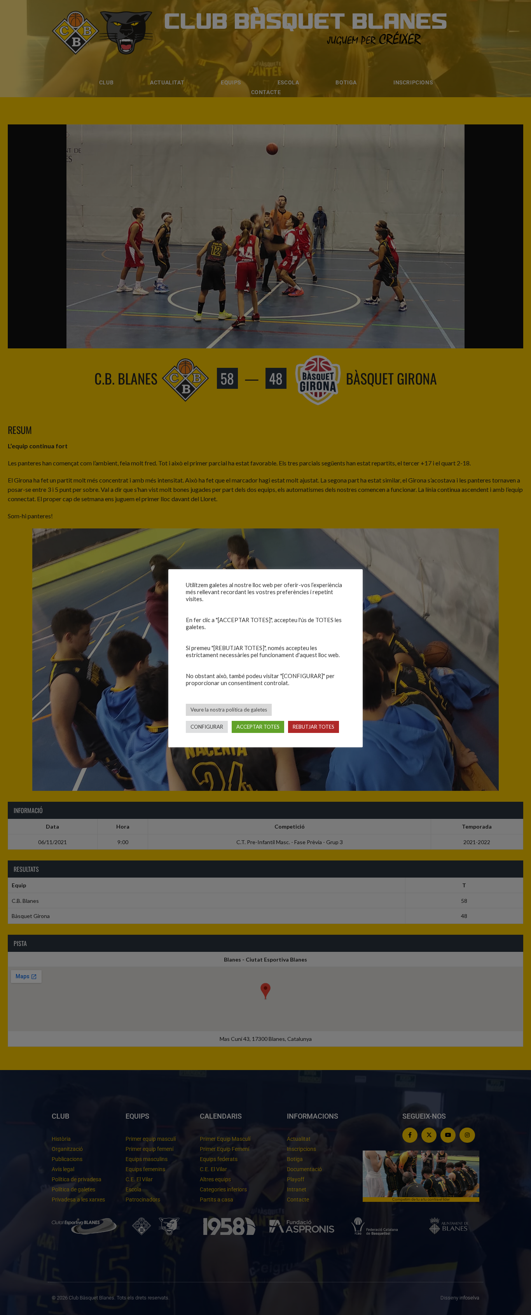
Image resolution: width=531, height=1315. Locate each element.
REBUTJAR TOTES (313, 727)
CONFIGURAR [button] (206, 727)
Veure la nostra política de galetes (228, 709)
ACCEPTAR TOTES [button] (257, 727)
